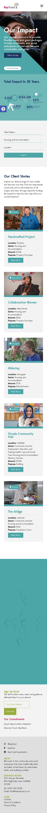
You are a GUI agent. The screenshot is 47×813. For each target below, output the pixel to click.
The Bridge (15, 511)
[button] (3, 109)
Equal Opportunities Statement (17, 724)
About (7, 758)
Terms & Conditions (12, 802)
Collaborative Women (22, 302)
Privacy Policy (10, 805)
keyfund (11, 748)
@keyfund (11, 744)
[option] (23, 42)
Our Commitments (14, 719)
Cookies (7, 799)
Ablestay (14, 368)
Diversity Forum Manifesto (15, 728)
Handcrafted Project (21, 237)
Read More (15, 260)
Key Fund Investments (17, 752)
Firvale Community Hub (20, 435)
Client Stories (12, 55)
